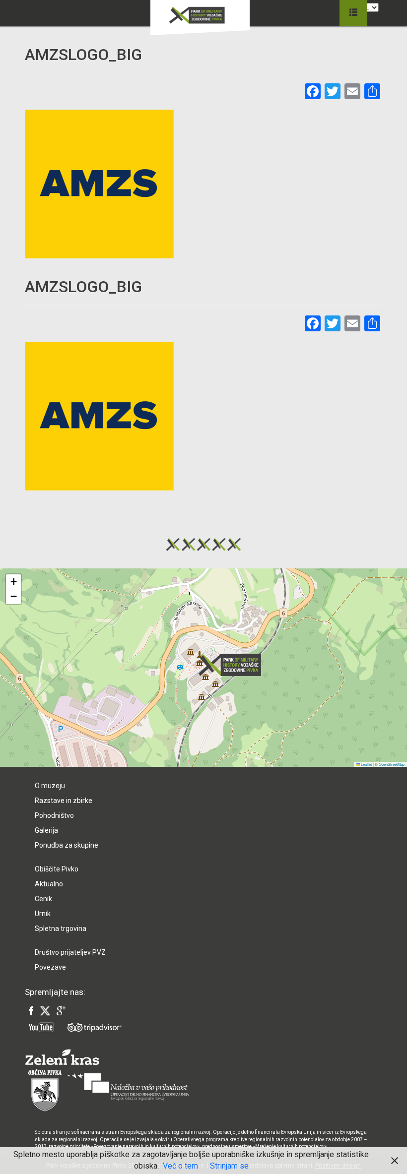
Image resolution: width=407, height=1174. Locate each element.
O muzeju (50, 786)
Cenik (43, 899)
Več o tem (180, 1166)
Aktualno (49, 884)
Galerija (46, 830)
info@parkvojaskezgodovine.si (89, 720)
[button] (233, 665)
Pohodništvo (54, 815)
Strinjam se (229, 1166)
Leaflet (366, 764)
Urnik (43, 914)
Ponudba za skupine (66, 845)
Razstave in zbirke (63, 800)
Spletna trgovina (60, 928)
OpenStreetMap (392, 764)
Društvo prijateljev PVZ (70, 952)
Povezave (50, 967)
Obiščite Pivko (56, 869)
